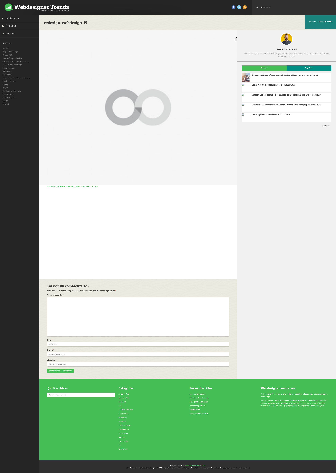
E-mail (49, 350)
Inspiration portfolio (197, 406)
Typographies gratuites (199, 402)
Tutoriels (122, 437)
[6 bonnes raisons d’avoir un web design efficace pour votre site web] (246, 77)
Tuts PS (5, 101)
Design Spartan (9, 68)
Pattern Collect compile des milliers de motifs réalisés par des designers (287, 94)
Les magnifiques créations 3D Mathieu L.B (272, 114)
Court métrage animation (12, 58)
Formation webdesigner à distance (16, 78)
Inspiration (123, 417)
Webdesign (123, 449)
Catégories (12, 18)
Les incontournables (198, 394)
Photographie (124, 429)
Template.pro (8, 94)
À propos (11, 25)
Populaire (309, 68)
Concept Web (124, 398)
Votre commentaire (55, 295)
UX (119, 445)
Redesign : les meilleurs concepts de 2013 (77, 186)
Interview (122, 421)
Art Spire (6, 48)
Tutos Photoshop (9, 97)
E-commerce (123, 413)
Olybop (5, 84)
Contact (11, 33)
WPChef (6, 104)
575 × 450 (51, 186)
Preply (5, 87)
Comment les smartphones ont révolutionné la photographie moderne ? (287, 104)
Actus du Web (124, 394)
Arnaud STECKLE (325, 21)
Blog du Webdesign (10, 51)
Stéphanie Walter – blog (12, 91)
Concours (122, 402)
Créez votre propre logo (12, 65)
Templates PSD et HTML (199, 413)
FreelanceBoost (9, 81)
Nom (49, 340)
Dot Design (7, 71)
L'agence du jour (125, 425)
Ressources (123, 433)
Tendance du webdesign (199, 398)
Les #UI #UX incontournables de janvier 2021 (273, 84)
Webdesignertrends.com (195, 465)
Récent (264, 68)
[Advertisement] (126, 235)
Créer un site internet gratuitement (16, 61)
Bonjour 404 (7, 55)
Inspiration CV (195, 409)
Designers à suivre (126, 409)
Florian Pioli (7, 74)
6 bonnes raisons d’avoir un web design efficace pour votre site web (285, 74)
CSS (120, 406)
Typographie (123, 441)
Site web (51, 360)
